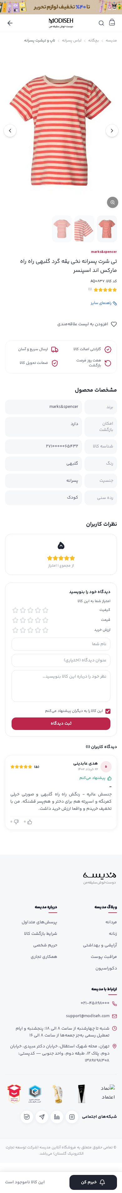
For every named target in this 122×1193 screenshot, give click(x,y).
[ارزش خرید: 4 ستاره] (23, 630)
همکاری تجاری (44, 957)
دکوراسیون (106, 968)
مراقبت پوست (104, 957)
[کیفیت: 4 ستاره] (23, 610)
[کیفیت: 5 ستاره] (15, 610)
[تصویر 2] (84, 228)
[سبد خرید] (112, 22)
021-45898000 (95, 1003)
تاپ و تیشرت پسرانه (39, 40)
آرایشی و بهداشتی (100, 945)
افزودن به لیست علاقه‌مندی (82, 324)
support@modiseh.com (87, 1016)
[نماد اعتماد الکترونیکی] (106, 1094)
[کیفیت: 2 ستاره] (38, 610)
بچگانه (93, 40)
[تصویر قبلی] (112, 130)
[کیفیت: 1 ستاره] (45, 610)
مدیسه (111, 40)
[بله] (27, 1117)
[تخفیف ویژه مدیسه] (61, 7)
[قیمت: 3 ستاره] (30, 620)
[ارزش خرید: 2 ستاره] (38, 630)
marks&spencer (104, 252)
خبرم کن (89, 1182)
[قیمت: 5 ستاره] (15, 620)
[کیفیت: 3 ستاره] (30, 610)
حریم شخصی (45, 945)
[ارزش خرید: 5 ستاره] (15, 630)
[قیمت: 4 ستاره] (23, 620)
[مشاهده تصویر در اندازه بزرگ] (61, 131)
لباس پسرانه (71, 40)
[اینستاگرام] (72, 1117)
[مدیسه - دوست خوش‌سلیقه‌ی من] (61, 23)
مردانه (111, 922)
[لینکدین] (57, 1117)
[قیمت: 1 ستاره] (45, 620)
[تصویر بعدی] (10, 130)
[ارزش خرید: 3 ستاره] (30, 630)
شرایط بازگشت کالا (40, 934)
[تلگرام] (42, 1117)
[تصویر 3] (62, 228)
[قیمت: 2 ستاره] (38, 620)
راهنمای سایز (101, 303)
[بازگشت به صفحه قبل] (10, 23)
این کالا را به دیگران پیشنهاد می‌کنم (74, 711)
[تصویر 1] (107, 228)
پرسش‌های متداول (39, 922)
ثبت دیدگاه (61, 723)
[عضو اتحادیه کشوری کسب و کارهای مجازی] (35, 1094)
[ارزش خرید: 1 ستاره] (45, 630)
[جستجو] (101, 23)
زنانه (113, 934)
